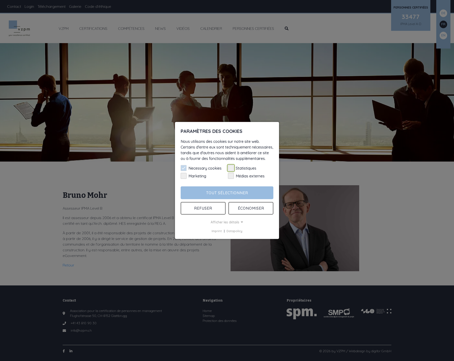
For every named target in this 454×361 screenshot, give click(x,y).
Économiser (251, 208)
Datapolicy (234, 231)
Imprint (217, 231)
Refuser (203, 208)
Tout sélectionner (227, 192)
